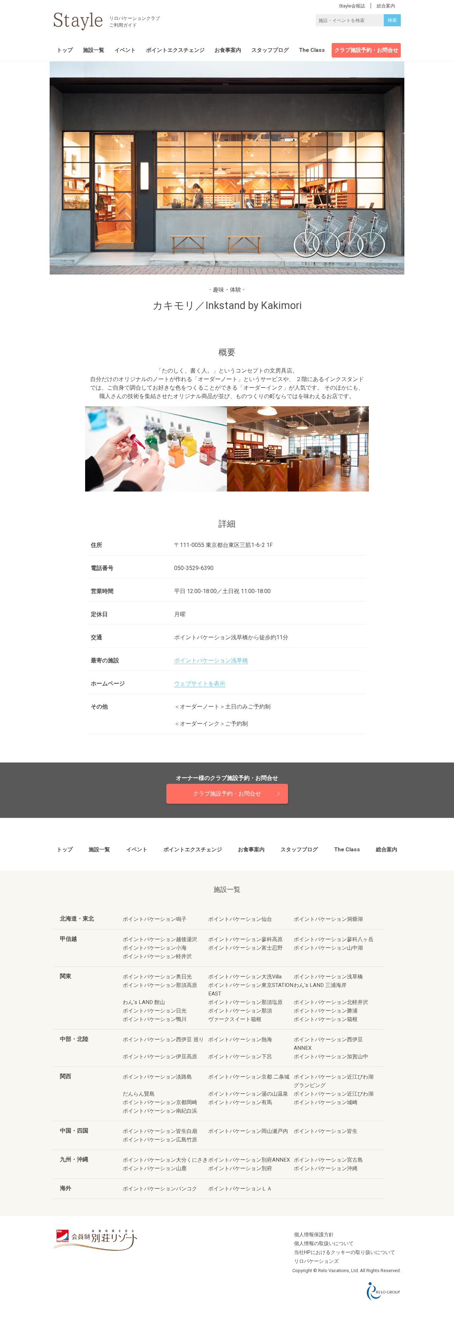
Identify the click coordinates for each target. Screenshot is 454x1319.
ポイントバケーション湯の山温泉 (248, 1094)
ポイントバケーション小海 (155, 948)
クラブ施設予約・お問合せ (366, 50)
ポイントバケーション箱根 (326, 1019)
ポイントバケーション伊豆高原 (160, 1056)
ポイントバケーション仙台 (240, 919)
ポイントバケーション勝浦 (326, 1011)
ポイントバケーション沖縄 (326, 1168)
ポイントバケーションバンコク (160, 1188)
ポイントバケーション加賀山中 (331, 1056)
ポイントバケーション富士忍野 (245, 948)
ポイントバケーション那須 (240, 1011)
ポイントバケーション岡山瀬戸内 (248, 1131)
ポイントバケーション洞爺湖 (328, 919)
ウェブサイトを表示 (199, 683)
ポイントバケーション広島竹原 (160, 1139)
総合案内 (386, 849)
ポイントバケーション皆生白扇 (160, 1131)
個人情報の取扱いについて (324, 1244)
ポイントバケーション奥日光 (157, 976)
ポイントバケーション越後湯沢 (160, 939)
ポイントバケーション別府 (240, 1168)
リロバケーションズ (316, 1261)
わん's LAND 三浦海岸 (320, 985)
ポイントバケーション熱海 (240, 1039)
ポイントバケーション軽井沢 (157, 956)
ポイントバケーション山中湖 (328, 948)
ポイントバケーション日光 (155, 1011)
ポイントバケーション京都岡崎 (160, 1102)
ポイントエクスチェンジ (175, 50)
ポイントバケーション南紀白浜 (160, 1111)
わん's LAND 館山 (144, 1002)
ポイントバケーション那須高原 (160, 985)
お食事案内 (228, 50)
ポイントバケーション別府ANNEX (249, 1160)
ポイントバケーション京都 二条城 (248, 1077)
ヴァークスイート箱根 (234, 1019)
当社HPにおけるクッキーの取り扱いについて (344, 1252)
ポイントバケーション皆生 (326, 1131)
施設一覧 (93, 50)
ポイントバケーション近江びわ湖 (333, 1094)
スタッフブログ (270, 50)
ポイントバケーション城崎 (326, 1102)
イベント (125, 50)
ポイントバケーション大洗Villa (245, 976)
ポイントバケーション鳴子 (155, 919)
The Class (312, 50)
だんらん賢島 (139, 1094)
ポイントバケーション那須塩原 (245, 1002)
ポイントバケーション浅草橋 (211, 660)
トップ (65, 50)
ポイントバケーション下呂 (240, 1056)
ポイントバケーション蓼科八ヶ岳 (333, 939)
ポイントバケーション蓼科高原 (245, 939)
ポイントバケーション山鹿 (155, 1168)
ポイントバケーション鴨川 (155, 1019)
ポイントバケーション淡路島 (157, 1077)
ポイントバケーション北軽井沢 (331, 1002)
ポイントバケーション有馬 (240, 1102)
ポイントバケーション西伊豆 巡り (163, 1039)
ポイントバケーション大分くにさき (165, 1160)
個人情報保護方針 (314, 1235)
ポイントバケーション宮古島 (328, 1160)
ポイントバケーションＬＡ (240, 1188)
